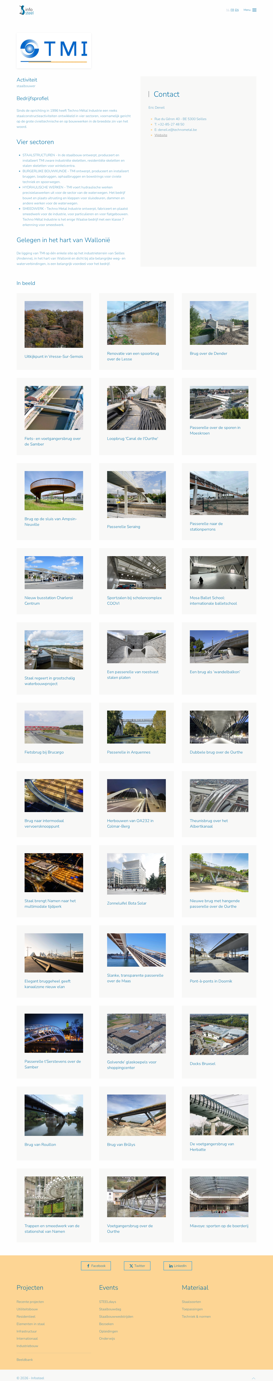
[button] (250, 10)
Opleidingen (108, 1331)
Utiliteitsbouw (27, 1309)
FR (232, 10)
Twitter (139, 1266)
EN (237, 10)
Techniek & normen (196, 1316)
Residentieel (26, 1316)
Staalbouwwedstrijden (116, 1316)
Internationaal (27, 1338)
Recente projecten (30, 1301)
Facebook (98, 1266)
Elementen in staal (31, 1324)
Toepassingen (192, 1309)
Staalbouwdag (110, 1309)
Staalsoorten (191, 1301)
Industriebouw (27, 1346)
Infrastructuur (27, 1331)
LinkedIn (180, 1266)
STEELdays (107, 1301)
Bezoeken (106, 1324)
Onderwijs (107, 1338)
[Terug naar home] (26, 10)
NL (228, 10)
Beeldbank (25, 1359)
